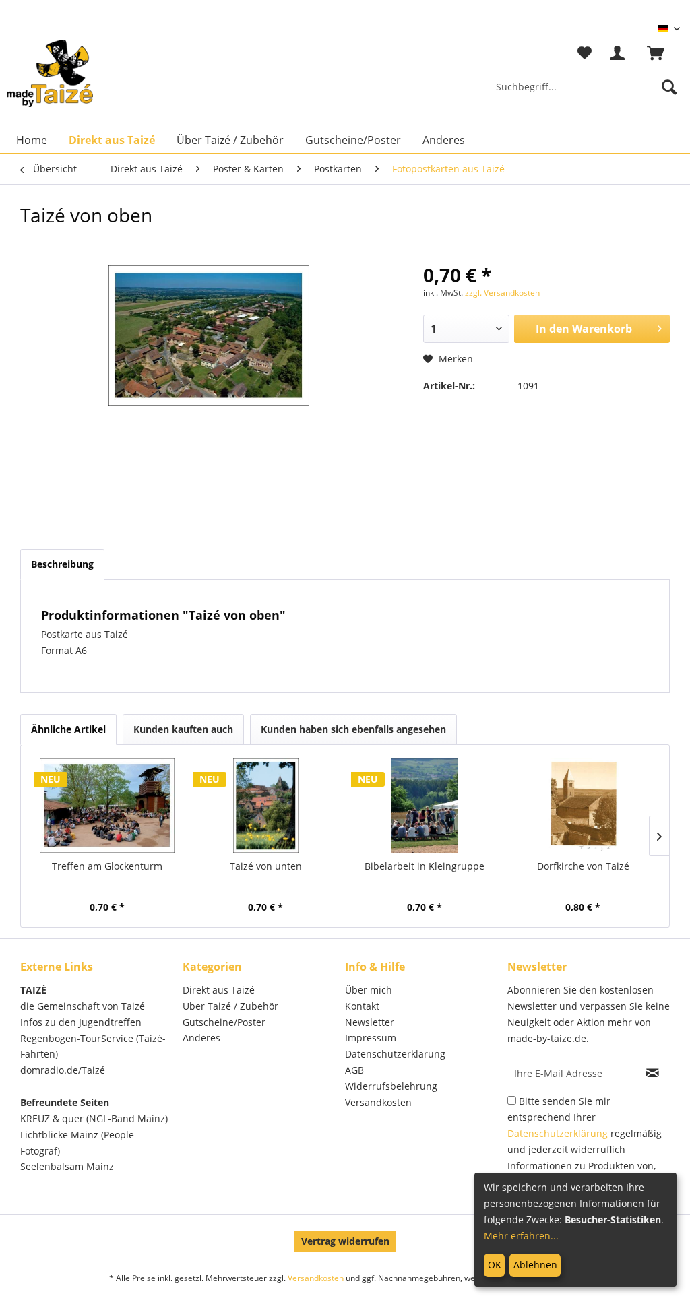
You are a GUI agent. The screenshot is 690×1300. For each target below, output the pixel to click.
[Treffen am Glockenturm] (107, 805)
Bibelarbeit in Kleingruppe (424, 865)
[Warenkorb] (661, 53)
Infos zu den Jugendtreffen (81, 1022)
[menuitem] (586, 86)
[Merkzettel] (584, 53)
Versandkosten (378, 1102)
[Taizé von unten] (266, 805)
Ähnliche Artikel (68, 729)
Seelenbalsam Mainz (67, 1166)
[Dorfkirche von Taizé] (583, 805)
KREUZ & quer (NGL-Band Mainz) (94, 1118)
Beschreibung (62, 564)
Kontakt (362, 1006)
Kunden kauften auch (183, 729)
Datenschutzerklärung (395, 1053)
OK (494, 1264)
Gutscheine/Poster (224, 1022)
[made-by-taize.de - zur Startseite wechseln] (50, 73)
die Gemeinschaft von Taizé (82, 1006)
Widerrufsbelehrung (391, 1086)
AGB (354, 1070)
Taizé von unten (266, 865)
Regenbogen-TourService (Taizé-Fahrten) (93, 1046)
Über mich (368, 989)
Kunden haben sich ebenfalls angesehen (353, 729)
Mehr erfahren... (521, 1235)
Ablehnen (535, 1264)
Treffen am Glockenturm (107, 865)
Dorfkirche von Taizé (583, 865)
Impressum (370, 1037)
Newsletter (369, 1022)
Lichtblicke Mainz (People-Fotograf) (78, 1142)
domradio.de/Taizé (62, 1070)
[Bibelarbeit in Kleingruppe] (424, 805)
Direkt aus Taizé (219, 989)
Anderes (201, 1037)
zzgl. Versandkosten (502, 292)
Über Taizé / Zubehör (230, 1006)
